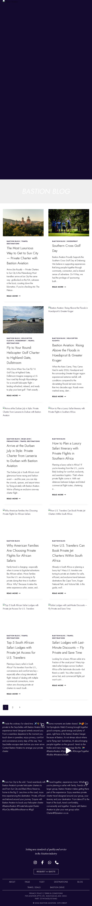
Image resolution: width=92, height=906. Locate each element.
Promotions (12, 441)
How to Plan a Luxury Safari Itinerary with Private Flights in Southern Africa (66, 451)
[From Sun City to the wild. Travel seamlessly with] (23, 808)
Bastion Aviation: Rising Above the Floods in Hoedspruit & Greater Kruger (68, 353)
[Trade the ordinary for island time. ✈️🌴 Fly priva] (23, 750)
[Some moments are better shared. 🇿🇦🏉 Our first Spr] (68, 750)
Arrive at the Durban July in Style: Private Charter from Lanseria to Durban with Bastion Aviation (22, 455)
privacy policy (36, 893)
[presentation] (23, 222)
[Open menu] (87, 90)
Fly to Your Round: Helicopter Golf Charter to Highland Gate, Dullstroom (23, 355)
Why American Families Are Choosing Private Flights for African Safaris (23, 553)
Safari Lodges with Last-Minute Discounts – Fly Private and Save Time (68, 647)
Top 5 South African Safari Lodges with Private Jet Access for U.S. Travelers (21, 650)
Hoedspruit (72, 241)
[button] (35, 862)
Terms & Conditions (53, 893)
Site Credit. (62, 903)
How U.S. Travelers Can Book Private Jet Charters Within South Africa (68, 553)
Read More (13, 296)
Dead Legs (26, 439)
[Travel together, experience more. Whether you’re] (68, 808)
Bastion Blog (13, 241)
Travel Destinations (30, 441)
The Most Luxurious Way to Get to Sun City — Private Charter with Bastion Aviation (22, 256)
